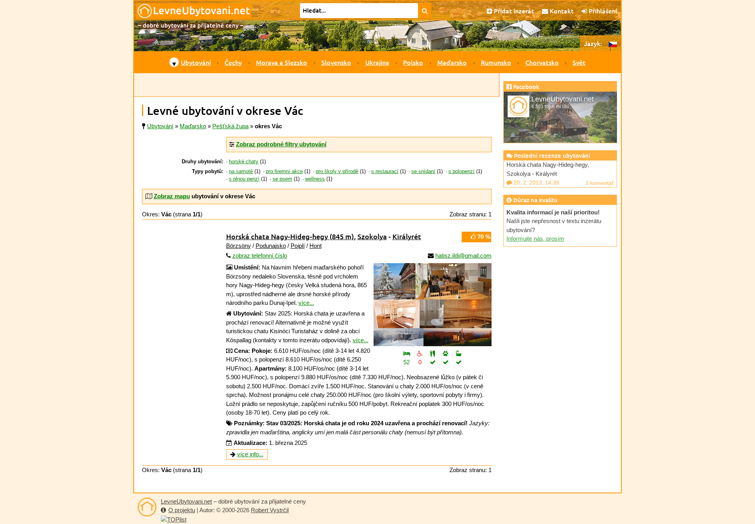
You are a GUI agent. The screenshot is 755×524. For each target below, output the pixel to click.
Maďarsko (452, 62)
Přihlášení (602, 10)
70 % (483, 236)
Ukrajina (377, 62)
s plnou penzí (244, 179)
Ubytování (196, 62)
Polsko (413, 62)
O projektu (181, 510)
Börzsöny (238, 245)
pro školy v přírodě (337, 171)
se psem (282, 179)
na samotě (241, 171)
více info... (250, 454)
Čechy (233, 62)
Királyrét (406, 236)
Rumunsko (496, 62)
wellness (315, 179)
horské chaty (243, 161)
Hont (315, 245)
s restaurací (384, 171)
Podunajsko (271, 245)
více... (306, 302)
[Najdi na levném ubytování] (424, 10)
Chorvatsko (542, 62)
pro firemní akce (284, 171)
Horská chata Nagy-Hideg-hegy (290, 236)
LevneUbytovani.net (186, 501)
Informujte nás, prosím (535, 238)
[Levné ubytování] (147, 507)
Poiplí (298, 245)
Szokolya (372, 236)
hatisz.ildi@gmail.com (463, 255)
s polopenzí (461, 171)
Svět (579, 62)
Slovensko (336, 62)
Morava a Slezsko (281, 62)
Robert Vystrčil (270, 510)
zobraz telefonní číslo (259, 255)
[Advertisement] (316, 85)
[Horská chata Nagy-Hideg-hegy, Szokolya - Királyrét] (433, 304)
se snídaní (423, 171)
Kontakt (561, 10)
